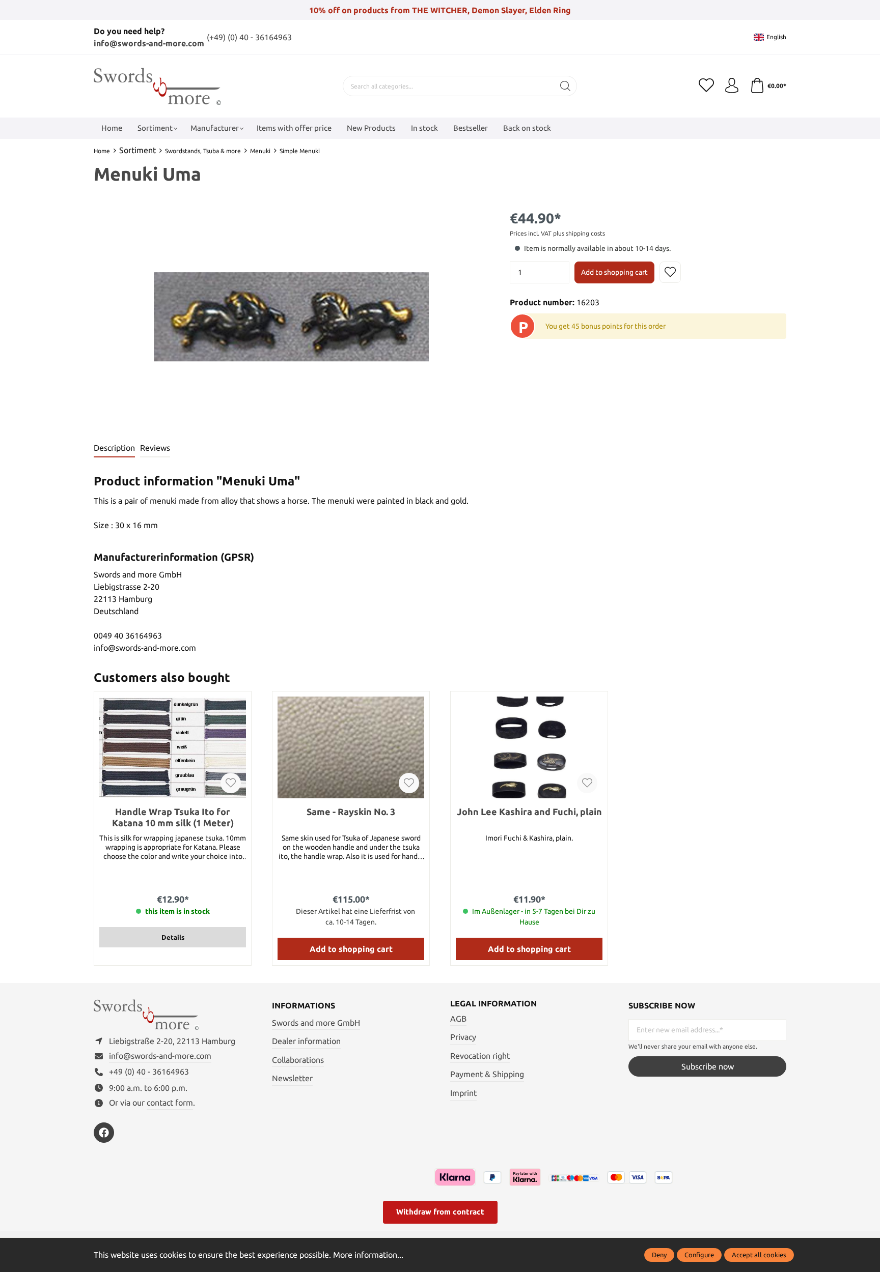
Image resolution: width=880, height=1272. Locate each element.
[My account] (731, 86)
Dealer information (306, 1041)
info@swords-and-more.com (149, 43)
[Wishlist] (706, 86)
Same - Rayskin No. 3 (351, 811)
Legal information (493, 1003)
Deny (659, 1254)
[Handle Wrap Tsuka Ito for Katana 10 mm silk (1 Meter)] (172, 747)
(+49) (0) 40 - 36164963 (249, 37)
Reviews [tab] (155, 447)
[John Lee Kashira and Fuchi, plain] (529, 747)
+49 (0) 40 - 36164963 (149, 1071)
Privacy (463, 1037)
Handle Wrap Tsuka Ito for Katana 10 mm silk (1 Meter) (173, 817)
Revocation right (480, 1055)
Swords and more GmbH (316, 1022)
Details (172, 937)
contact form (170, 1102)
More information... (368, 1254)
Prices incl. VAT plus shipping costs (557, 233)
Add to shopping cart (614, 272)
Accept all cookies (759, 1254)
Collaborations (298, 1059)
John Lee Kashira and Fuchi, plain (529, 811)
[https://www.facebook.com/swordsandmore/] (104, 1132)
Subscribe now (707, 1066)
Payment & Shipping (487, 1074)
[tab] (114, 448)
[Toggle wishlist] (670, 272)
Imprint (463, 1092)
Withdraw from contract (440, 1211)
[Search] (565, 86)
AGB (458, 1018)
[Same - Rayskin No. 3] (351, 747)
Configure (699, 1254)
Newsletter (292, 1078)
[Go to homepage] (157, 86)
